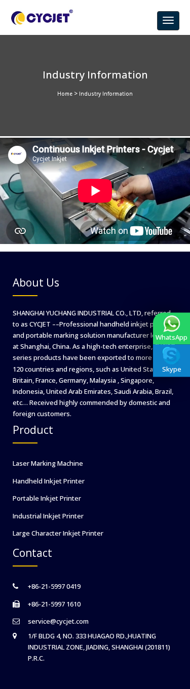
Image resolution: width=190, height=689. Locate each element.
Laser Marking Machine (48, 463)
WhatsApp (171, 337)
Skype (171, 369)
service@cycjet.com (58, 621)
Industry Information (106, 93)
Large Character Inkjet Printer (58, 533)
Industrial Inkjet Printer (48, 515)
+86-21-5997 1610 (54, 604)
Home (64, 93)
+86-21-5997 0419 (54, 586)
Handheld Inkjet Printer (49, 480)
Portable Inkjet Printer (47, 498)
